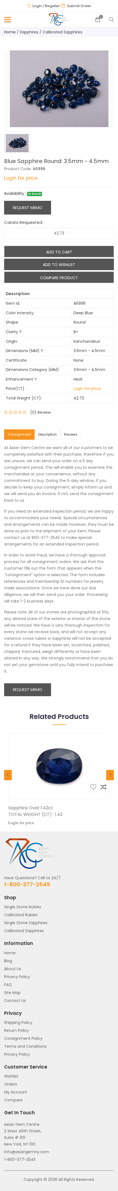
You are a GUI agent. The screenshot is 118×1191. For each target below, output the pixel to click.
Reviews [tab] (70, 434)
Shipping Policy (18, 1022)
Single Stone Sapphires (25, 923)
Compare (13, 1100)
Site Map (12, 992)
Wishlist (11, 1076)
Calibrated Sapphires (62, 32)
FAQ (8, 984)
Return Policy (16, 1030)
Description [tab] (47, 434)
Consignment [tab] (19, 434)
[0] (97, 20)
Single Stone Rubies (22, 907)
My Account (15, 1092)
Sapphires (29, 32)
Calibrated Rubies (21, 915)
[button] (6, 21)
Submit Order (79, 5)
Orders (10, 1084)
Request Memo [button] (27, 689)
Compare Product (59, 278)
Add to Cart (59, 252)
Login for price (21, 178)
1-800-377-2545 (27, 884)
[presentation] (8, 775)
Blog (8, 961)
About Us (12, 969)
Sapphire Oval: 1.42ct (30, 808)
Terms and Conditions (25, 1046)
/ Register (51, 5)
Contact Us (15, 1000)
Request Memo (27, 207)
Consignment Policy (23, 1038)
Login (37, 5)
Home (10, 32)
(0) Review (40, 412)
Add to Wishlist (59, 264)
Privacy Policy (17, 976)
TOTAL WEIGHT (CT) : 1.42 (35, 814)
